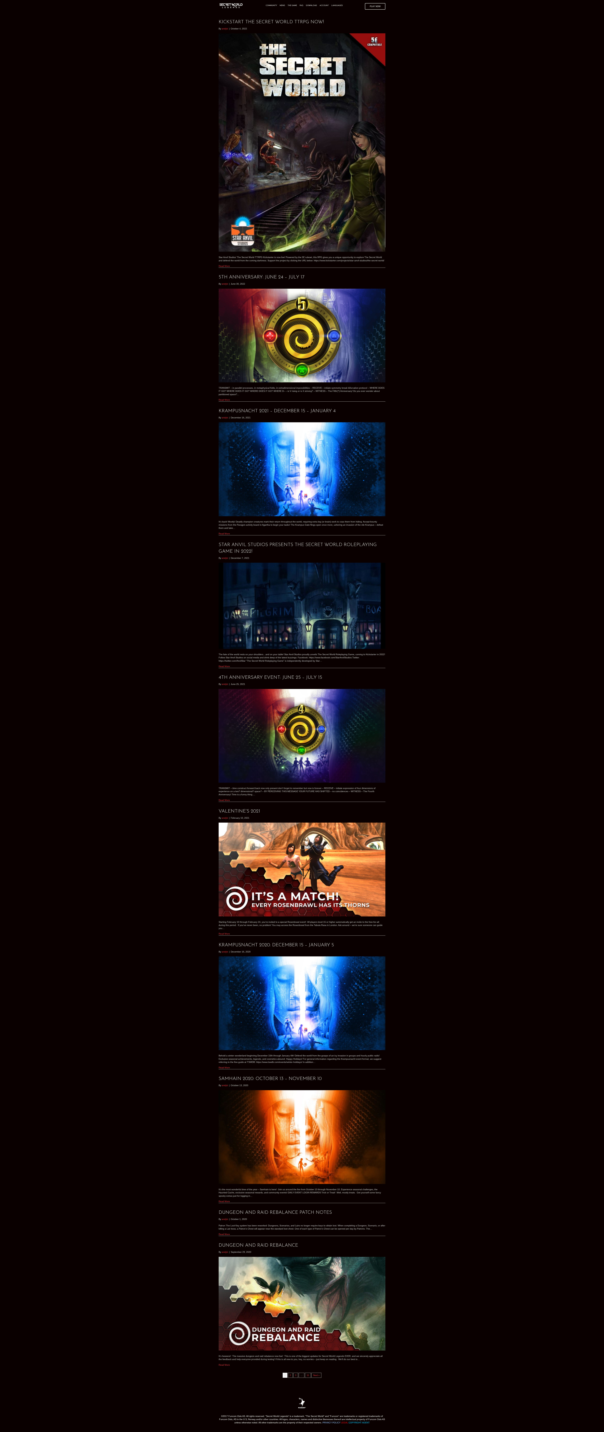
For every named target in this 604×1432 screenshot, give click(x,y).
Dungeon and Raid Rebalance (258, 1245)
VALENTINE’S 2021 (239, 811)
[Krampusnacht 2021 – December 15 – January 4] (302, 469)
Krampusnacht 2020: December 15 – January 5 (276, 945)
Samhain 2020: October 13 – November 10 (270, 1078)
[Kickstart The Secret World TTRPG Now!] (302, 142)
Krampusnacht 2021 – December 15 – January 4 (277, 411)
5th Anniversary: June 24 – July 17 (261, 277)
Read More (224, 266)
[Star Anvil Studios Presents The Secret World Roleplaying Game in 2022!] (302, 605)
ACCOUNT (324, 5)
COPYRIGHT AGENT (359, 1422)
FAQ (301, 5)
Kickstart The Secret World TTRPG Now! (271, 22)
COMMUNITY (271, 5)
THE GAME (292, 5)
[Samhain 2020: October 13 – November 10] (302, 1137)
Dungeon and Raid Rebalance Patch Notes (275, 1212)
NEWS (282, 5)
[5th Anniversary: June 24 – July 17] (302, 335)
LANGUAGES (337, 5)
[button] (375, 6)
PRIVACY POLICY (331, 1422)
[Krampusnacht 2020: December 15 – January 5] (302, 1003)
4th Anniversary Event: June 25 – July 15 (270, 677)
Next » (316, 1375)
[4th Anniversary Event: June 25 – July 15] (302, 735)
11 (308, 1375)
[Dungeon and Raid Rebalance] (302, 1303)
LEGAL (345, 1422)
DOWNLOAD (311, 5)
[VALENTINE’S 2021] (302, 869)
